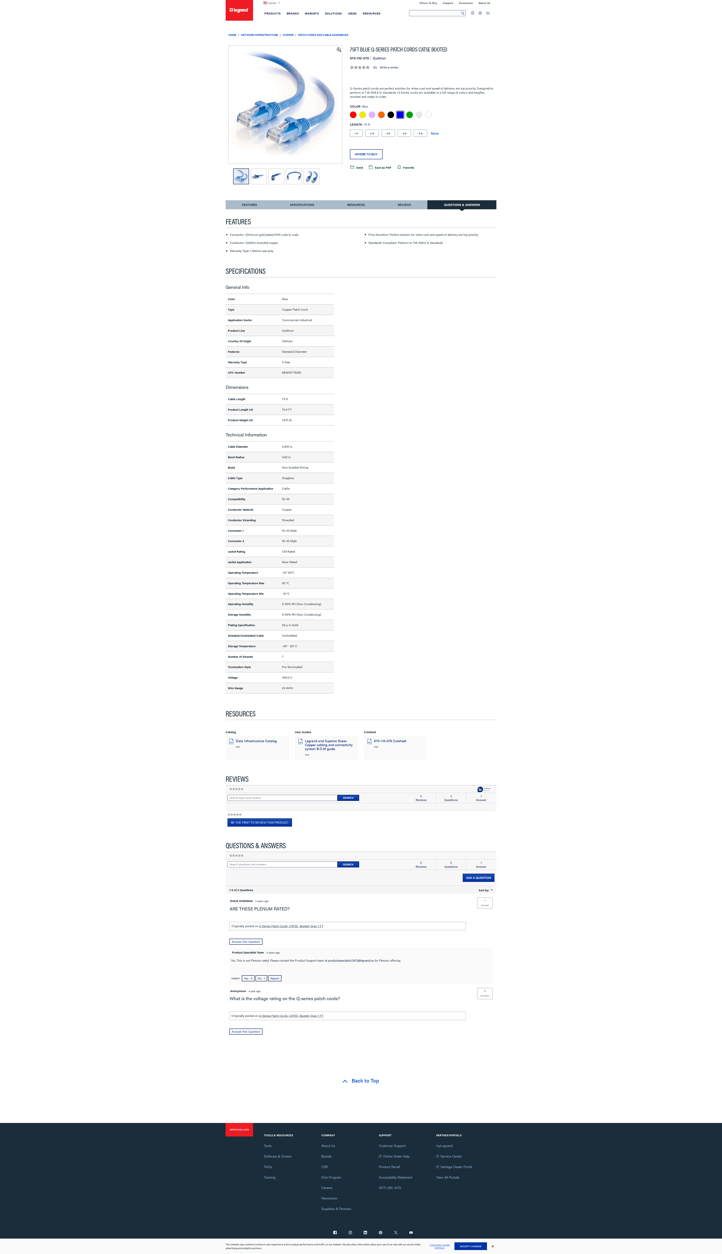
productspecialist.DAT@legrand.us (351, 960)
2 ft (372, 133)
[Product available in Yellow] (362, 115)
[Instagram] (350, 1233)
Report (274, 978)
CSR (324, 1166)
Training (269, 1177)
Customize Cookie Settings (440, 1246)
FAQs (268, 1166)
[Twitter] (396, 1233)
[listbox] (285, 105)
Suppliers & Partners (336, 1208)
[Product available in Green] (409, 115)
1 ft (356, 133)
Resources (356, 205)
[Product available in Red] (353, 115)
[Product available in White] (428, 115)
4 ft (405, 133)
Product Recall (389, 1166)
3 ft (388, 133)
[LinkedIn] (365, 1233)
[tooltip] (485, 790)
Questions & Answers (462, 205)
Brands (326, 1156)
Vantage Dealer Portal (456, 1166)
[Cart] (487, 13)
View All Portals (447, 1177)
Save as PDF (382, 167)
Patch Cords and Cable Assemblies (323, 35)
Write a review (389, 67)
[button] (339, 49)
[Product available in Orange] (381, 115)
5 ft (420, 133)
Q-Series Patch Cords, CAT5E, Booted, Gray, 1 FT (291, 926)
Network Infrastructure (259, 35)
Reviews (404, 205)
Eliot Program (331, 1177)
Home (232, 35)
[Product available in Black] (391, 115)
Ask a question (478, 877)
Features (249, 205)
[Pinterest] (380, 1233)
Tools (268, 1145)
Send (359, 167)
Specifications (302, 205)
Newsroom (329, 1198)
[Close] (492, 1246)
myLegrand (444, 1145)
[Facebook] (335, 1233)
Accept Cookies (471, 1246)
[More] (435, 133)
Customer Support (392, 1145)
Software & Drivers (277, 1156)
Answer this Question (246, 941)
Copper (288, 35)
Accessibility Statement (395, 1177)
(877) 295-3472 (390, 1187)
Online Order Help (396, 1156)
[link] (236, 789)
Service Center (451, 1156)
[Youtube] (411, 1233)
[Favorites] (472, 13)
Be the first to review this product (261, 823)
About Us (328, 1145)
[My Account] (480, 13)
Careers (326, 1187)
